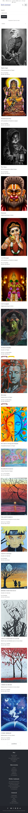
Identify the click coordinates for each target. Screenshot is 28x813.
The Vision (4, 167)
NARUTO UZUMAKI (6, 553)
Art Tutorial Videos (14, 787)
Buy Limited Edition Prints (14, 758)
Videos (15, 797)
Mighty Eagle (4, 68)
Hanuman (3, 213)
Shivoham (3, 395)
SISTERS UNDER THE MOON (8, 590)
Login (24, 0)
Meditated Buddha (6, 347)
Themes (14, 761)
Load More (14, 743)
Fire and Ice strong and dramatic (9, 443)
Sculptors (14, 772)
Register (14, 2)
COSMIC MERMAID (6, 733)
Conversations (14, 789)
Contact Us (19, 0)
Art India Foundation (14, 802)
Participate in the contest (14, 783)
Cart (4, 0)
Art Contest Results (14, 784)
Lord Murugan (5, 258)
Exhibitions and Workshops (14, 786)
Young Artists (14, 770)
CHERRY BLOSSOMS (6, 684)
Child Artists (14, 769)
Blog (14, 798)
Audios (12, 797)
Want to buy (9, 0)
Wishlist (14, 0)
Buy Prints (14, 756)
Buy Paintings (14, 755)
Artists (14, 767)
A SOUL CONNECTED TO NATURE (10, 638)
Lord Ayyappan (5, 304)
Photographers (14, 775)
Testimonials (14, 795)
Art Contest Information (14, 781)
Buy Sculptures (14, 759)
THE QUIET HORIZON (7, 517)
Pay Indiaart (14, 801)
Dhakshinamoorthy (6, 118)
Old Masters (14, 773)
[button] (23, 5)
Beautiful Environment (7, 469)
